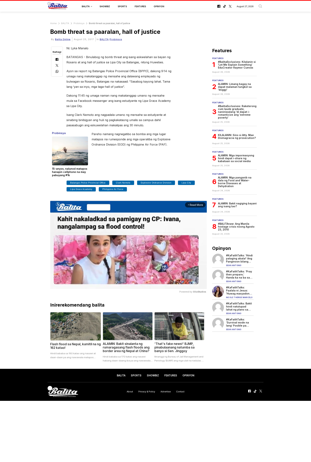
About (130, 391)
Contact (180, 391)
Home (53, 23)
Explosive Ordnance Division (156, 183)
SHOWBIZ (105, 6)
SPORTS (122, 6)
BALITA (86, 6)
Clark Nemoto (123, 183)
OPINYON (159, 6)
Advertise (166, 391)
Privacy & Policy (146, 391)
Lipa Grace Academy (81, 189)
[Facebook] (57, 59)
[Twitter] (57, 65)
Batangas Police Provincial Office (88, 183)
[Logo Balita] (58, 6)
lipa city (186, 183)
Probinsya (79, 23)
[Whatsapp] (57, 71)
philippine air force (112, 189)
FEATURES (140, 6)
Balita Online (63, 39)
